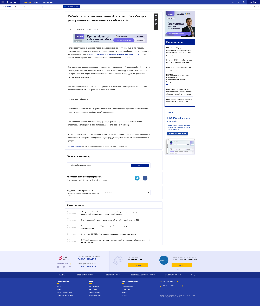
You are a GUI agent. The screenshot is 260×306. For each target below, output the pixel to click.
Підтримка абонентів (128, 286)
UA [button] (233, 2)
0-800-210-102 (86, 266)
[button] (3, 2)
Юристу (37, 2)
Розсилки (124, 292)
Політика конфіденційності (65, 292)
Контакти (124, 295)
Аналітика (27, 7)
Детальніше (182, 269)
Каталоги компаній (94, 292)
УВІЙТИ (140, 165)
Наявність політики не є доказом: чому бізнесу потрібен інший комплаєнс (179, 101)
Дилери (59, 289)
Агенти (59, 286)
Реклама (59, 298)
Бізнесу (27, 2)
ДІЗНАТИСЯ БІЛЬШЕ (177, 134)
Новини (17, 7)
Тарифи (138, 265)
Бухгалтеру (48, 2)
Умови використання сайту (65, 295)
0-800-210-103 (86, 259)
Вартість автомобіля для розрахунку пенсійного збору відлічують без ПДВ (110, 220)
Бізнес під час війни (73, 6)
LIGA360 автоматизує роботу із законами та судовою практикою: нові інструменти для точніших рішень (179, 79)
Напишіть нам (126, 289)
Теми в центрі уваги (95, 295)
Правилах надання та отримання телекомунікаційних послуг (114, 54)
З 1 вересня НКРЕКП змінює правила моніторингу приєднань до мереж (108, 234)
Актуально (55, 7)
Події (46, 7)
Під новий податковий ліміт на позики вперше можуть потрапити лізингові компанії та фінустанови (179, 91)
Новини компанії (94, 286)
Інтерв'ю (38, 7)
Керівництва (93, 289)
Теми (255, 6)
